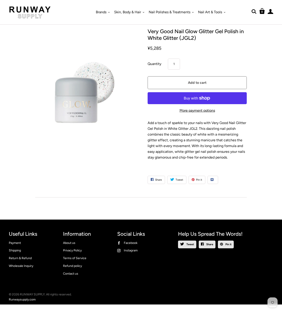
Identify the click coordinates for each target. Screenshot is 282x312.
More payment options (197, 110)
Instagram (131, 250)
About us (69, 243)
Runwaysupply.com (22, 299)
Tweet (190, 244)
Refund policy (72, 266)
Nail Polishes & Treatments (169, 12)
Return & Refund (20, 258)
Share (209, 244)
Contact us (70, 274)
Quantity (154, 64)
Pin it (228, 244)
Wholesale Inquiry (21, 266)
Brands (101, 12)
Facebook (130, 243)
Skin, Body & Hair (127, 12)
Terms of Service (74, 258)
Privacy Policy (72, 250)
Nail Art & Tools (210, 12)
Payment (15, 243)
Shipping (15, 250)
